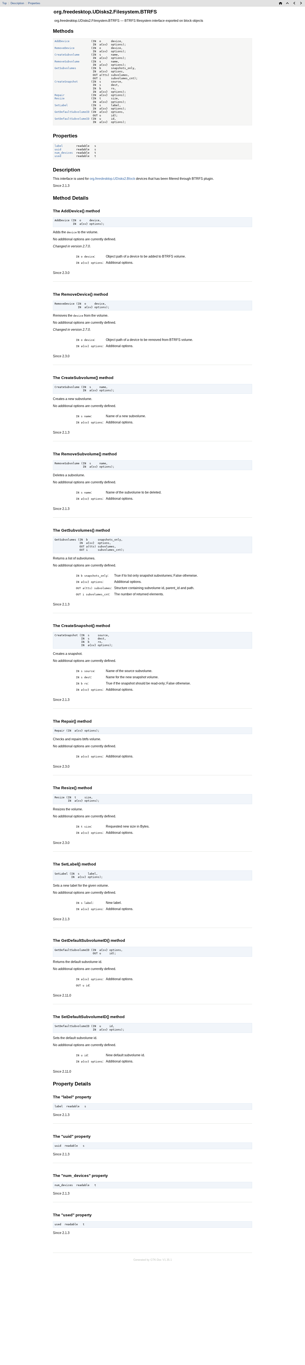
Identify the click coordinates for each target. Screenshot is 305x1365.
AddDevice (62, 41)
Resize (60, 98)
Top (4, 3)
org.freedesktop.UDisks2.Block (112, 178)
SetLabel (61, 105)
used (58, 156)
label (59, 145)
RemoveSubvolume (67, 61)
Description (17, 3)
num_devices (64, 152)
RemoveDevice (64, 48)
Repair (60, 95)
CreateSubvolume (67, 54)
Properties (34, 3)
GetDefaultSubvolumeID (72, 111)
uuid (58, 149)
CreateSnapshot (66, 81)
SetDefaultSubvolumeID (72, 118)
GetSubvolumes (65, 68)
